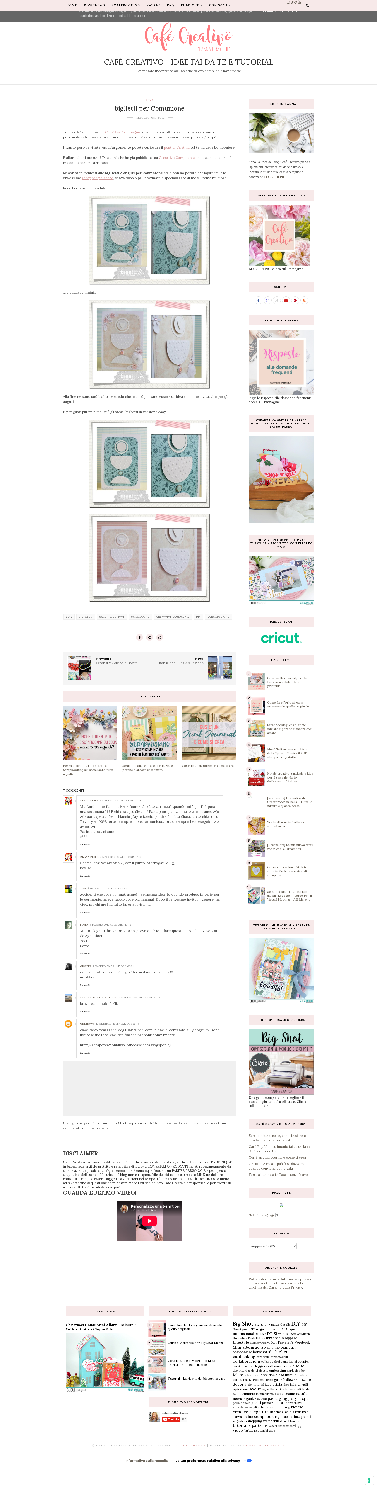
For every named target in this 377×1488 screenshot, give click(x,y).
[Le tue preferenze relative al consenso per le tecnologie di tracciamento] (369, 1480)
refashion (240, 1407)
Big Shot (86, 616)
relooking (282, 1407)
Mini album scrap (249, 1347)
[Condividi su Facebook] (139, 637)
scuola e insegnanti (296, 1417)
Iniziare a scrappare (281, 1338)
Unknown (87, 1023)
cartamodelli (279, 1357)
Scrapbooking (125, 5)
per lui (256, 1403)
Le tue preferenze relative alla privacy (207, 1460)
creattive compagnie (173, 616)
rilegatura (259, 1411)
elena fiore (89, 800)
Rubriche (190, 5)
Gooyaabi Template (264, 1445)
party (292, 1398)
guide (278, 1379)
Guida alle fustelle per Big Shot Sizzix (195, 1343)
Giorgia (85, 966)
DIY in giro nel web (265, 1329)
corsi (236, 1366)
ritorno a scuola (282, 1412)
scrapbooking (218, 616)
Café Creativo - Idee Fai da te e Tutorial (188, 62)
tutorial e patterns (250, 1425)
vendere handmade (281, 1425)
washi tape (267, 1430)
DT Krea (260, 1334)
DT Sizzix (276, 1333)
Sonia (84, 924)
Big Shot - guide (267, 1324)
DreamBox (240, 1338)
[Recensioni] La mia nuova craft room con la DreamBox (290, 847)
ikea (286, 1384)
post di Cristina (177, 147)
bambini (288, 1347)
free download (272, 1375)
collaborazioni (246, 1361)
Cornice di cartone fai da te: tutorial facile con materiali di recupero (288, 871)
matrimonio (245, 1394)
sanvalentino (243, 1417)
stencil (284, 1421)
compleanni (289, 1362)
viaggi (297, 1425)
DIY (198, 616)
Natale (153, 5)
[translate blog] (281, 1206)
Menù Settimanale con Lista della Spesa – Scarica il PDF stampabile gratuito (287, 753)
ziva (83, 888)
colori (276, 1362)
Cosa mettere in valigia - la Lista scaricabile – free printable (287, 682)
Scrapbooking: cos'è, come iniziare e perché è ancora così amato (289, 729)
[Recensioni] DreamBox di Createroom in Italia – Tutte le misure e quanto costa (289, 802)
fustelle (290, 1375)
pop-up (279, 1403)
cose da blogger (253, 1366)
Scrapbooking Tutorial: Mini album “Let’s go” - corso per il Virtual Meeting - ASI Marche (289, 895)
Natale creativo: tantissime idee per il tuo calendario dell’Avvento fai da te (290, 777)
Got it (293, 11)
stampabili (271, 1421)
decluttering (241, 1370)
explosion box (296, 1370)
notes (237, 1398)
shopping (255, 1421)
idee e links (274, 1384)
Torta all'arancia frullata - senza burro (278, 1175)
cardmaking (140, 616)
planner (267, 1403)
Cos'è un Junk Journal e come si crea (277, 1157)
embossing (277, 1370)
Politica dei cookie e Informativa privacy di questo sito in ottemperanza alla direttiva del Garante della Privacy (280, 1283)
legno (265, 1389)
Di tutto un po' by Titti (98, 997)
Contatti (218, 5)
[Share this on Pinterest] (149, 637)
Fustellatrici (256, 1338)
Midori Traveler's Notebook (288, 1342)
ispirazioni (240, 1389)
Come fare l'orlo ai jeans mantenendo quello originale (288, 704)
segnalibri (240, 1421)
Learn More (273, 11)
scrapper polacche (97, 178)
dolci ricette (259, 1370)
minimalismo (265, 1394)
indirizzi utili (299, 1384)
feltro (238, 1374)
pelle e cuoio (241, 1403)
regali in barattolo (261, 1407)
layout (254, 1388)
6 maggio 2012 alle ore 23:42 (110, 924)
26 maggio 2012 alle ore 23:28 (138, 997)
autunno (273, 1347)
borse (257, 1352)
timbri (294, 1421)
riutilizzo (301, 1412)
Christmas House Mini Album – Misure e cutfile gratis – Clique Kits (101, 1327)
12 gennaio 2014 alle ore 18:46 (117, 1023)
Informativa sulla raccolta (146, 1460)
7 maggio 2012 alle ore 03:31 (113, 966)
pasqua (303, 1398)
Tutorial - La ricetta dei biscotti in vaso (196, 1379)
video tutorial (246, 1430)
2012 (149, 100)
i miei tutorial (254, 1384)
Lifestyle (241, 1342)
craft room (273, 1366)
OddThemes (194, 1445)
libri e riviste (279, 1389)
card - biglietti (111, 616)
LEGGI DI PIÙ (275, 177)
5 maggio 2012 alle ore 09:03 (108, 888)
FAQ (170, 5)
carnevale (262, 1357)
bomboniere (242, 1352)
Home (71, 5)
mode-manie (285, 1394)
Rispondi (85, 844)
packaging (277, 1398)
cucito (298, 1365)
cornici (303, 1361)
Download (94, 5)
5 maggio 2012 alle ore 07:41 (120, 800)
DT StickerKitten (298, 1334)
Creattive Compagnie (123, 132)
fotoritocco (252, 1375)
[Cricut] (281, 642)
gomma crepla (263, 1380)
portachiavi (294, 1403)
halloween (291, 1379)
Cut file (285, 1324)
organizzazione (255, 1398)
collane (266, 1362)
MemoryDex (258, 1342)
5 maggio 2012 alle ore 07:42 (120, 857)
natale (302, 1393)
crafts (286, 1366)
